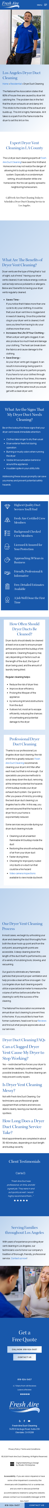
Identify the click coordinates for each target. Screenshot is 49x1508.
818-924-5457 (12, 1505)
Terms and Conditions (31, 1449)
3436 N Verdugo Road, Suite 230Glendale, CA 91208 (24, 1429)
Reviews (42, 1020)
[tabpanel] (24, 1061)
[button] (42, 4)
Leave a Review (24, 1389)
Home (5, 83)
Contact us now (19, 1258)
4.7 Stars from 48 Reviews (24, 1385)
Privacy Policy (14, 1449)
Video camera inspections (23, 873)
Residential (16, 83)
